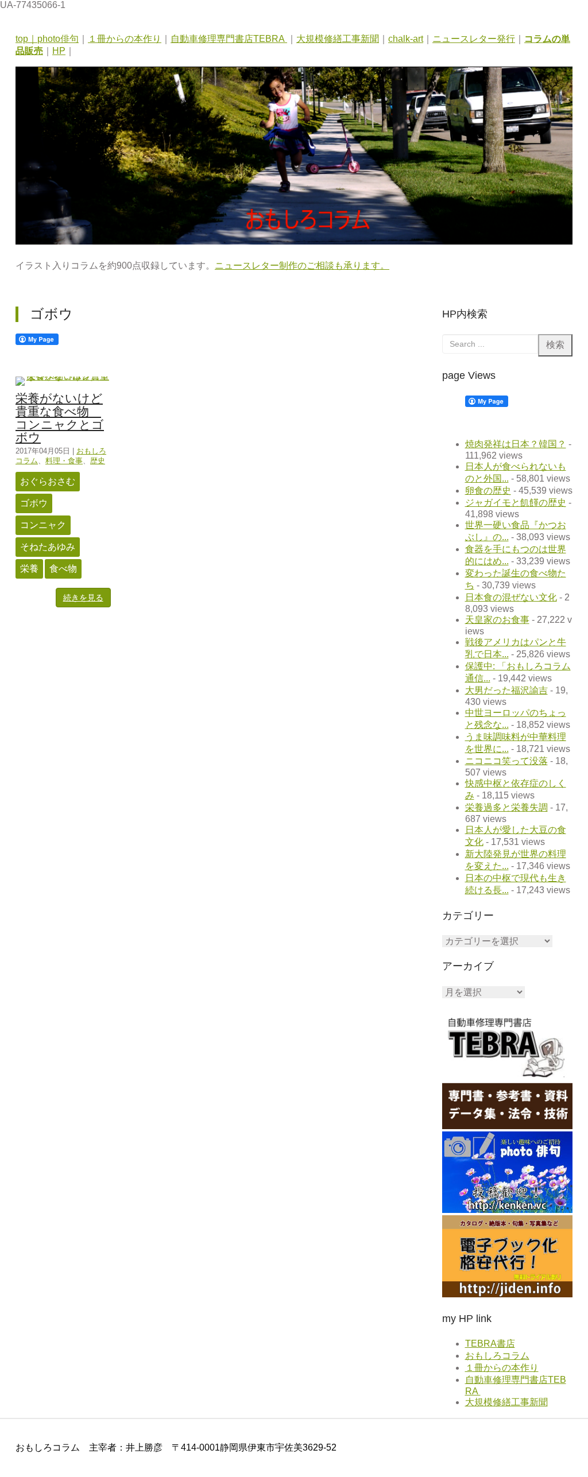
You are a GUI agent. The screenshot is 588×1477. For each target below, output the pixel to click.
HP (58, 51)
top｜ (26, 39)
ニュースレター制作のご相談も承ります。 (302, 265)
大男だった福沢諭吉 (506, 690)
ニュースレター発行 (473, 39)
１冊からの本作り (124, 39)
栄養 (29, 568)
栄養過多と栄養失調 (506, 807)
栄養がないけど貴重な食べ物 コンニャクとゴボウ (60, 417)
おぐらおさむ (47, 481)
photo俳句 (58, 39)
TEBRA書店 (490, 1343)
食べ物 (63, 568)
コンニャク (43, 525)
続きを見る (83, 597)
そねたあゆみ (47, 547)
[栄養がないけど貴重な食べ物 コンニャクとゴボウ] (63, 376)
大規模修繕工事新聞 (337, 39)
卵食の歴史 (488, 490)
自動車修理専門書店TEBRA (229, 39)
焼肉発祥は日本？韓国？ (515, 444)
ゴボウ (34, 503)
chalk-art (405, 39)
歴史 (97, 460)
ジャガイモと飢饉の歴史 (515, 502)
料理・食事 (64, 460)
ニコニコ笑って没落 (506, 761)
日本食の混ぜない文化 (511, 597)
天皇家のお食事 (497, 620)
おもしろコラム (497, 1355)
